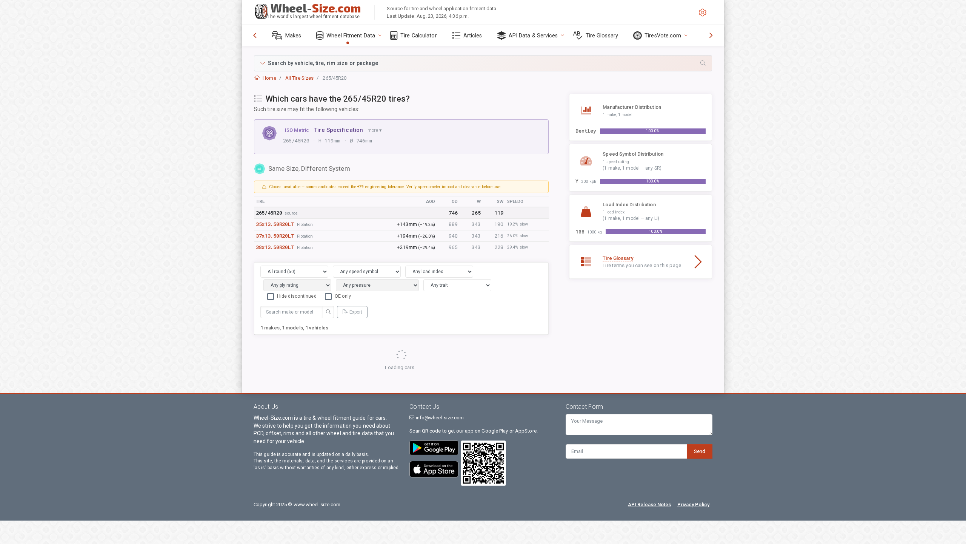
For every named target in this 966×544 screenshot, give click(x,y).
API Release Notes (649, 504)
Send (699, 451)
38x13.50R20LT (275, 247)
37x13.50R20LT (275, 235)
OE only (343, 296)
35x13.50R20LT (275, 224)
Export (355, 312)
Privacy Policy (693, 504)
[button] (483, 63)
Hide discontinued (297, 296)
